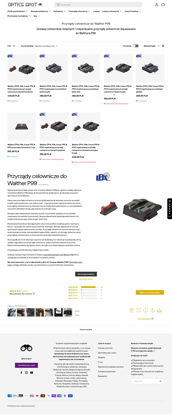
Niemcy (65, 375)
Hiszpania (66, 383)
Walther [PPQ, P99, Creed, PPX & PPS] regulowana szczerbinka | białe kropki (53, 89)
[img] (22, 291)
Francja (58, 375)
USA (84, 386)
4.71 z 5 (25, 291)
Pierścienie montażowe (17, 16)
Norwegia (68, 381)
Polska (75, 381)
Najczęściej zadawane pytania (111, 367)
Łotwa (66, 378)
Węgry (78, 375)
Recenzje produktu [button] (86, 274)
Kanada (87, 369)
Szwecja (75, 383)
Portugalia (83, 381)
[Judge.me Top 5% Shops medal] (159, 310)
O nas (100, 362)
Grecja (72, 375)
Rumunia (58, 383)
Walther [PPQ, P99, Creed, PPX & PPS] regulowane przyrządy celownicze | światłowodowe (21, 89)
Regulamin (102, 376)
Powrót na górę (86, 329)
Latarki (96, 11)
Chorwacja (60, 372)
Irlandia (85, 375)
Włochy (60, 378)
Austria (65, 369)
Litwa (72, 378)
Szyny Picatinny (131, 11)
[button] (169, 208)
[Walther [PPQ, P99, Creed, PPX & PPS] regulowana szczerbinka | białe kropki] (54, 68)
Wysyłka (101, 357)
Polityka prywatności (107, 371)
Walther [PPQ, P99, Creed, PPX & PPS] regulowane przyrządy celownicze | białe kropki (118, 89)
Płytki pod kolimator (16, 11)
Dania (68, 372)
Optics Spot (16, 406)
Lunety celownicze (110, 11)
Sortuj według (27, 46)
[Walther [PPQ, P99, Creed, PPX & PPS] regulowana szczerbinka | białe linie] (86, 68)
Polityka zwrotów (105, 348)
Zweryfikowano (144, 318)
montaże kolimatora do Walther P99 (58, 254)
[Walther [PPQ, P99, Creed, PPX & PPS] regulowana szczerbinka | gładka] (150, 68)
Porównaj (127, 46)
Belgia (72, 369)
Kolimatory (58, 11)
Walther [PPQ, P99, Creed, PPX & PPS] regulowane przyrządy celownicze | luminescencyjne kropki (85, 148)
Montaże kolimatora (39, 11)
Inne (35, 16)
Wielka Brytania (63, 386)
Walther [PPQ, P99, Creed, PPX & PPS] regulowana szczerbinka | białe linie (85, 89)
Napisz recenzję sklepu (150, 292)
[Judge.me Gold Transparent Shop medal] (145, 310)
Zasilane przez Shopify (27, 406)
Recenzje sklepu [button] (86, 279)
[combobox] (98, 4)
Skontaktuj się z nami (26, 365)
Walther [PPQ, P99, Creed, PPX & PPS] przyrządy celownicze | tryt (21, 145)
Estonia (75, 372)
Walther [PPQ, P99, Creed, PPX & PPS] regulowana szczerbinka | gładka (150, 89)
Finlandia (83, 372)
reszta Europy (76, 386)
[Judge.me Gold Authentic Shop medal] (138, 310)
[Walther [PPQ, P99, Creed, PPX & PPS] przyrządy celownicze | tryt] (21, 126)
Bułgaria (79, 369)
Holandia (59, 381)
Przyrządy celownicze (78, 11)
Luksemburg (81, 378)
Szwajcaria (84, 383)
